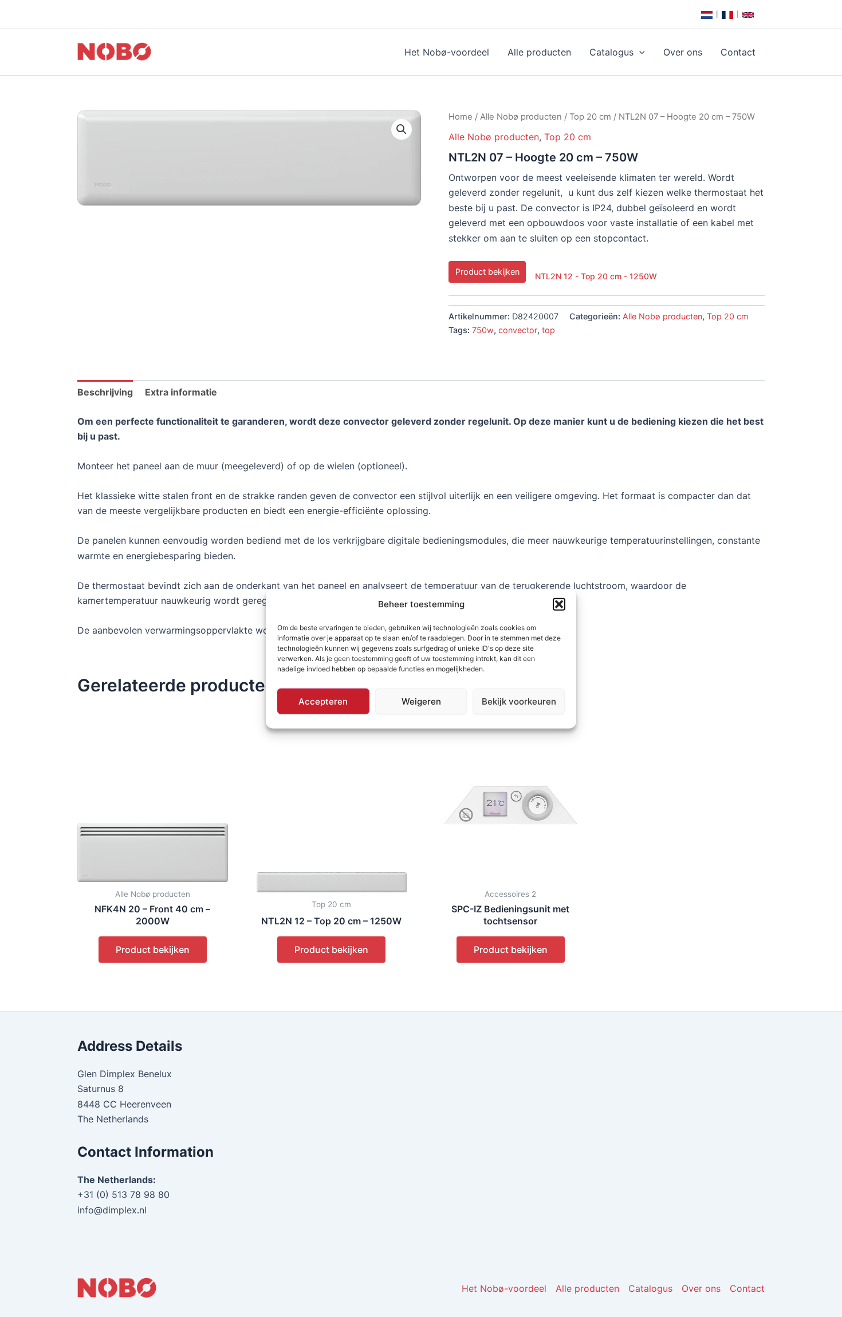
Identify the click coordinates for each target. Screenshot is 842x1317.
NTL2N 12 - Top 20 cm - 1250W (596, 276)
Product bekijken (487, 271)
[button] (559, 604)
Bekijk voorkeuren (519, 700)
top (548, 330)
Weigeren (421, 700)
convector (517, 330)
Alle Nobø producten (521, 117)
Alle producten (539, 52)
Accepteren (323, 700)
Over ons (682, 52)
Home (460, 117)
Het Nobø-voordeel (446, 52)
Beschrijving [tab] (105, 392)
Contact (738, 52)
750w (483, 330)
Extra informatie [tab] (181, 392)
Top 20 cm (590, 117)
